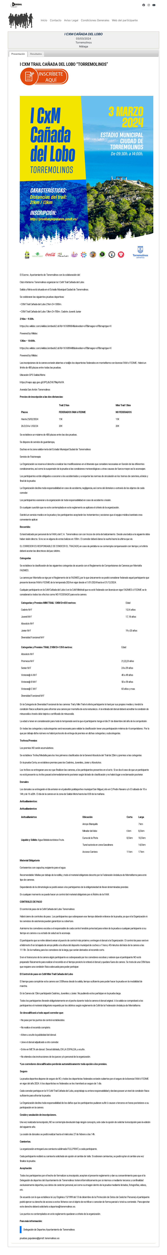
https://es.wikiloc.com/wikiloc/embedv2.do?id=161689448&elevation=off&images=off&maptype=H (65, 348)
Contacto (55, 20)
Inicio (44, 20)
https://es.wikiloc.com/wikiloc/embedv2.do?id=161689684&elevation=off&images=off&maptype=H (65, 326)
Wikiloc (34, 333)
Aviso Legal (71, 20)
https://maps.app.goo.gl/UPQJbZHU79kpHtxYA (42, 382)
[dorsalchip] (16, 5)
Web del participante (125, 20)
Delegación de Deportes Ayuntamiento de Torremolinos (49, 1229)
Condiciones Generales (95, 20)
